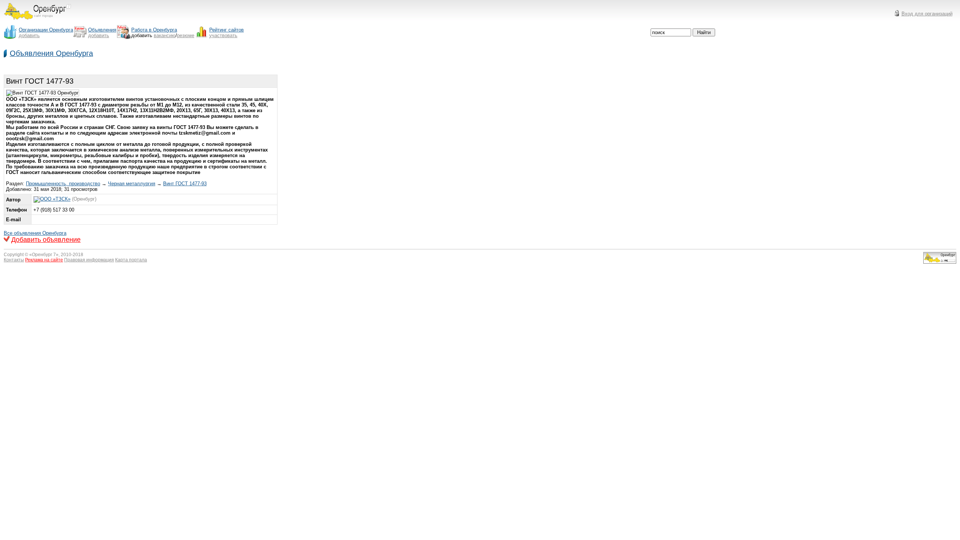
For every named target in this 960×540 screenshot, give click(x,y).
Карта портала (131, 259)
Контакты (14, 259)
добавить (29, 35)
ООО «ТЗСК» (55, 199)
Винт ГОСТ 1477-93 (185, 183)
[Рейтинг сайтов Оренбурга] (939, 262)
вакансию (165, 35)
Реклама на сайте (44, 259)
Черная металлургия (131, 183)
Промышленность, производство (63, 183)
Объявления (102, 30)
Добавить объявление (46, 239)
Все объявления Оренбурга (35, 233)
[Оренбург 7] (37, 21)
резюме (185, 35)
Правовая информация (89, 259)
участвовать (223, 35)
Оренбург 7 (44, 254)
